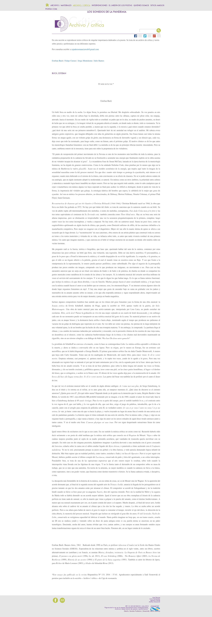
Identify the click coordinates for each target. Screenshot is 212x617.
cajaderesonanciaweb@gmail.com (85, 49)
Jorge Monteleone (85, 60)
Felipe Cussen (70, 60)
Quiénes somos (141, 5)
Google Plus (158, 35)
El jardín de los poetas (120, 5)
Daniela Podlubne (135, 611)
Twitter (148, 35)
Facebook (138, 35)
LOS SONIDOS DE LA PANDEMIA (106, 12)
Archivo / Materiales (60, 5)
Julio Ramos (99, 60)
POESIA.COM (51, 9)
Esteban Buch (57, 60)
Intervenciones (99, 5)
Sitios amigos (157, 5)
